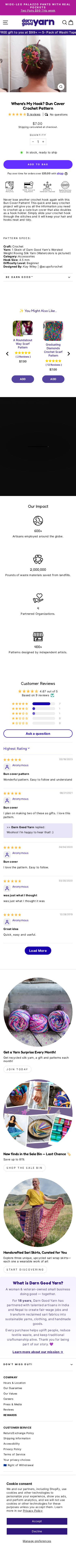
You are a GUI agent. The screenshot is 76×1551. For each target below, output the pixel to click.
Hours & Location (14, 1382)
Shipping (23, 127)
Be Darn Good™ (19, 277)
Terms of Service (14, 1454)
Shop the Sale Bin (24, 1167)
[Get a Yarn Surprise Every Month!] (38, 1012)
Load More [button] (38, 951)
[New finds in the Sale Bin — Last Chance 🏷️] (38, 1113)
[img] (12, 759)
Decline (37, 1531)
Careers (8, 1398)
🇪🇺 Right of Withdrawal (18, 1465)
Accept (37, 1521)
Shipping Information (16, 1438)
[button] (17, 114)
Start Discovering (25, 1269)
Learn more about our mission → (38, 1352)
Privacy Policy (33, 1510)
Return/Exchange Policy (18, 1433)
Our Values (10, 1393)
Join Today (17, 1069)
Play (40, 457)
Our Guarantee (12, 1388)
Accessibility (11, 1443)
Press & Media (12, 1404)
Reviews (8, 1409)
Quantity (38, 135)
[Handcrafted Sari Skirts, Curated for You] (38, 1212)
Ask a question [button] (38, 734)
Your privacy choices (16, 1459)
